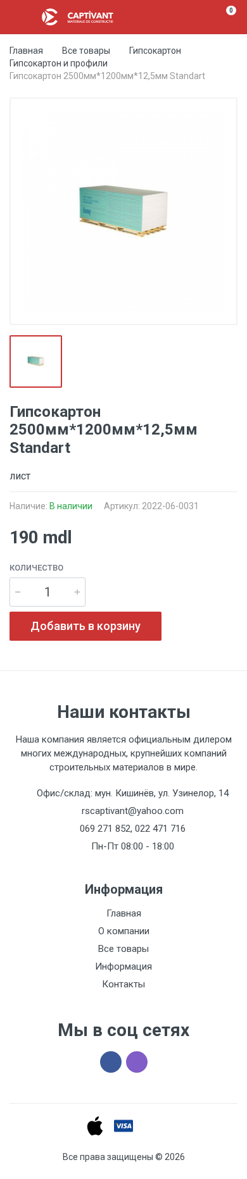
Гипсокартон (155, 51)
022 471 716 (160, 828)
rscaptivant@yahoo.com (133, 811)
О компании (123, 931)
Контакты (123, 984)
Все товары (86, 51)
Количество (36, 567)
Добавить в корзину (85, 626)
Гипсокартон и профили (59, 63)
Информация (123, 966)
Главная (26, 51)
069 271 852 (105, 828)
